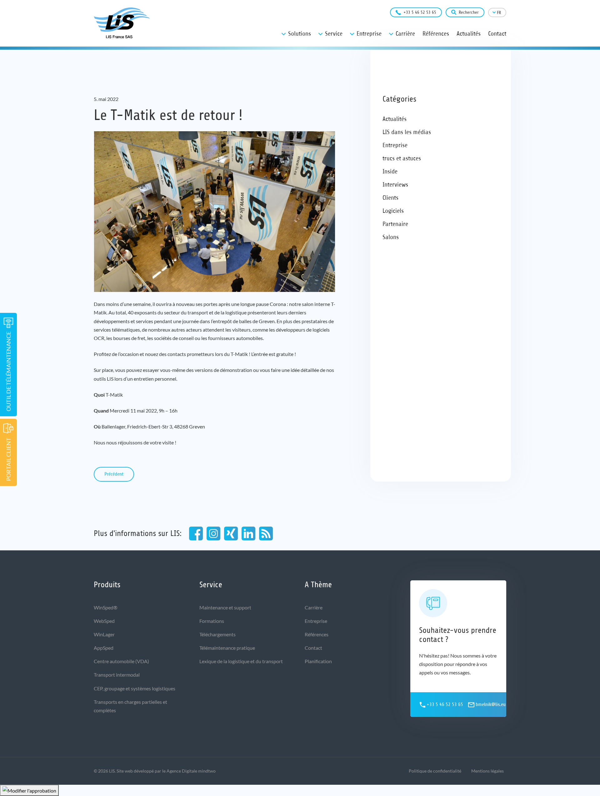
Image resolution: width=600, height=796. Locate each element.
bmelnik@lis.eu (491, 704)
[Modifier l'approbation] (29, 790)
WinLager (104, 634)
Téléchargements (217, 634)
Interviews (395, 184)
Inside (390, 171)
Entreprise (395, 145)
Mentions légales (487, 770)
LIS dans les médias (406, 132)
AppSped (103, 648)
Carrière (313, 607)
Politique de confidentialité (435, 770)
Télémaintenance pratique (227, 648)
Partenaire (395, 224)
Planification (318, 661)
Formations (211, 621)
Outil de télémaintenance (8, 371)
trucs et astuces (401, 158)
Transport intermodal (117, 675)
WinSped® (106, 607)
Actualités (394, 119)
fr (499, 12)
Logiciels (393, 210)
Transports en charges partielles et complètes (130, 706)
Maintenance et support (225, 607)
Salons (390, 237)
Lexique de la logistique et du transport (241, 661)
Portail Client (8, 459)
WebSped (104, 621)
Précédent (113, 474)
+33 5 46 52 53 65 (419, 12)
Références (316, 634)
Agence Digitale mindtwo (191, 770)
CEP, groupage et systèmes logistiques (134, 688)
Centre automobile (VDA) (121, 661)
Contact (313, 648)
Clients (390, 197)
